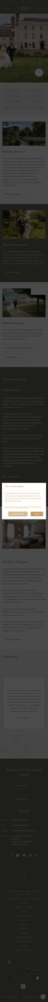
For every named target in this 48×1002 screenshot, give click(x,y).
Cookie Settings (18, 514)
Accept (36, 514)
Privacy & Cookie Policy (19, 507)
